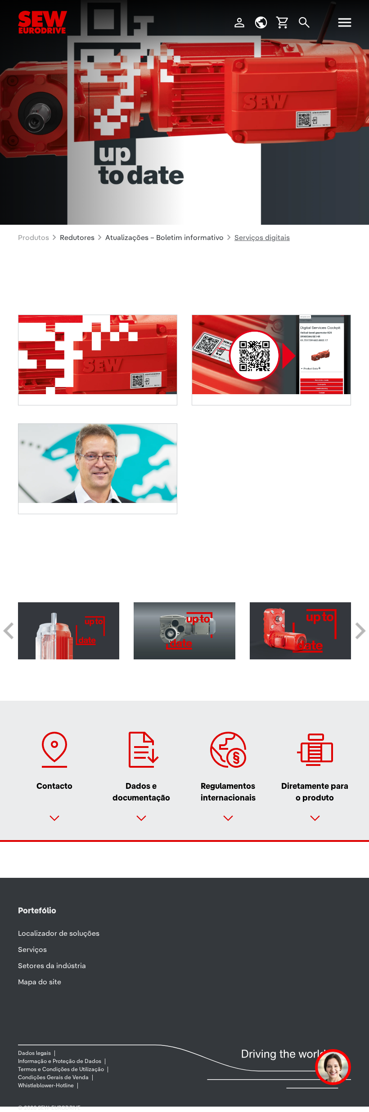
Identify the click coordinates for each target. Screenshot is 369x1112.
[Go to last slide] (9, 631)
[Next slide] (360, 631)
